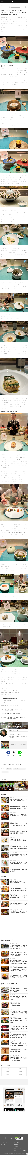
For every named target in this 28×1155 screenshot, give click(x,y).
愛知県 (7, 1074)
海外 (4, 768)
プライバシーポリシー (18, 1148)
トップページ (4, 1142)
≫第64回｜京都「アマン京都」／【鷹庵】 (11, 713)
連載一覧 (3, 1144)
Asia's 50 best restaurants (15, 6)
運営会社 (16, 1144)
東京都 (7, 1071)
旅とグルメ (5, 771)
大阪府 (20, 1071)
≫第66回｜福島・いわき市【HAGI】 (9, 705)
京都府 (20, 1074)
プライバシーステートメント (20, 1150)
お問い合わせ (17, 1142)
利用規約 (16, 1146)
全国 (8, 1068)
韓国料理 (9, 768)
